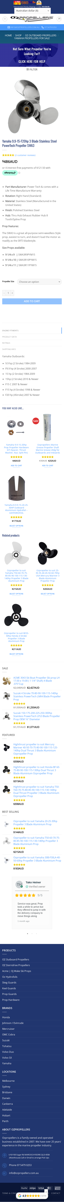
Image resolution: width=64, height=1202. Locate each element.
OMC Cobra (8, 1034)
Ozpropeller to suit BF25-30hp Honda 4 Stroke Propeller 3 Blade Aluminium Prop (16, 637)
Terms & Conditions (12, 1193)
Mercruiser (8, 1028)
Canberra (7, 1103)
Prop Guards (9, 994)
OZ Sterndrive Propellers (16, 965)
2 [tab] (32, 933)
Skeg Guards (9, 982)
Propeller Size (8, 281)
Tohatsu (6, 1046)
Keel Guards (9, 988)
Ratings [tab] (6, 343)
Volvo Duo (8, 1051)
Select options (16, 526)
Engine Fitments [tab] (10, 330)
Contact (55, 1193)
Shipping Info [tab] (9, 349)
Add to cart (32, 301)
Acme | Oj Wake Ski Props (16, 971)
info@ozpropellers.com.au (24, 1173)
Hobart (6, 1115)
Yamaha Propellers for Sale (32, 38)
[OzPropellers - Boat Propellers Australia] (32, 19)
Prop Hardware (10, 999)
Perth (5, 1121)
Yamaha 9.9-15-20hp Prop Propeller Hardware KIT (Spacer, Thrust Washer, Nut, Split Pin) (16, 448)
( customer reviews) (25, 155)
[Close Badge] (46, 1192)
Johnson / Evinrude (13, 1023)
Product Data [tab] (9, 336)
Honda (6, 1017)
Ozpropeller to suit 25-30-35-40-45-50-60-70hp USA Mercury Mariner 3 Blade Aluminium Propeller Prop (48, 575)
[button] (5, 19)
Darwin (6, 1098)
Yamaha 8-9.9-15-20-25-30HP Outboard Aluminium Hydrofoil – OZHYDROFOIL (16, 509)
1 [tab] (28, 933)
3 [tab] (37, 933)
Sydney (6, 1086)
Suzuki (6, 1040)
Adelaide (7, 1109)
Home (8, 35)
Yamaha (6, 1063)
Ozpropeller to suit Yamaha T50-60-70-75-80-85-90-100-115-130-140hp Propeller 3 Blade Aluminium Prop (16, 575)
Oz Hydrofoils (9, 976)
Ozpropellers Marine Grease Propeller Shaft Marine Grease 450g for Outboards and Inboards (47, 448)
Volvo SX (7, 1057)
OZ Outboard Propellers (40, 35)
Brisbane (7, 1092)
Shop (18, 35)
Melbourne (8, 1080)
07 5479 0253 (24, 1165)
